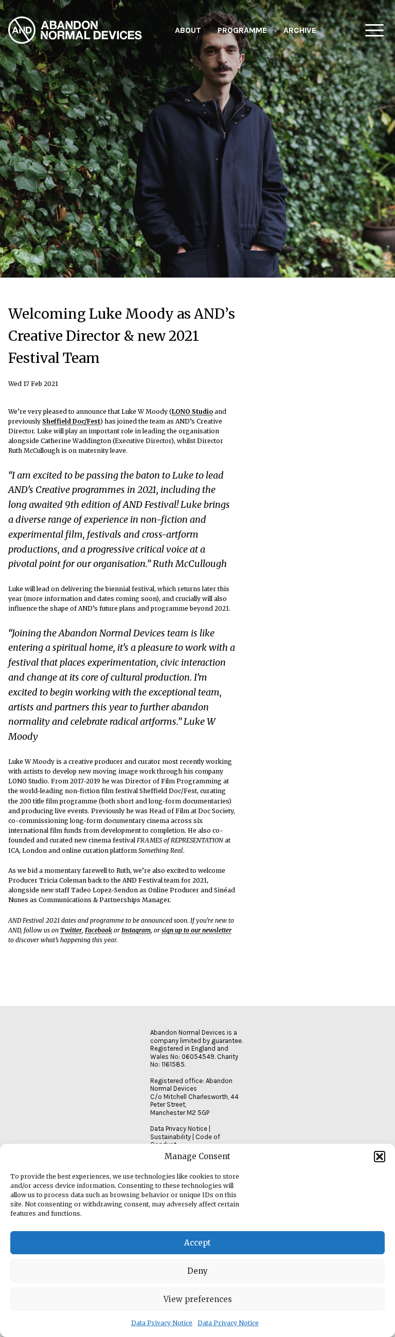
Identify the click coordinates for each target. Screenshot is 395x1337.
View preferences (198, 1299)
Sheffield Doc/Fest (71, 421)
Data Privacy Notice (161, 1323)
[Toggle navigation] (374, 30)
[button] (379, 1156)
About (188, 30)
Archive (299, 30)
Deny (197, 1271)
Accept (197, 1243)
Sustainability (170, 1137)
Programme (242, 30)
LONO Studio (192, 411)
